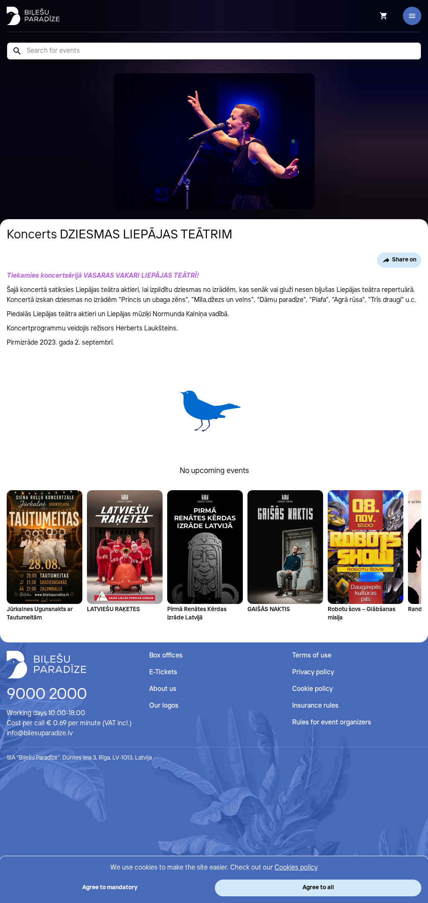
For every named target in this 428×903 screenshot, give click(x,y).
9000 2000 (47, 694)
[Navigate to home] (46, 664)
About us (162, 689)
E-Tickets (163, 672)
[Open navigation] (412, 16)
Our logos (163, 706)
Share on (404, 260)
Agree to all (318, 887)
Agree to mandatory (110, 887)
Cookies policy (296, 868)
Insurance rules (315, 706)
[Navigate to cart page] (372, 16)
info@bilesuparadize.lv (40, 733)
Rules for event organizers (331, 722)
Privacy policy (313, 672)
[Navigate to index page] (33, 16)
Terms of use (311, 655)
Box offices (166, 655)
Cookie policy (312, 689)
